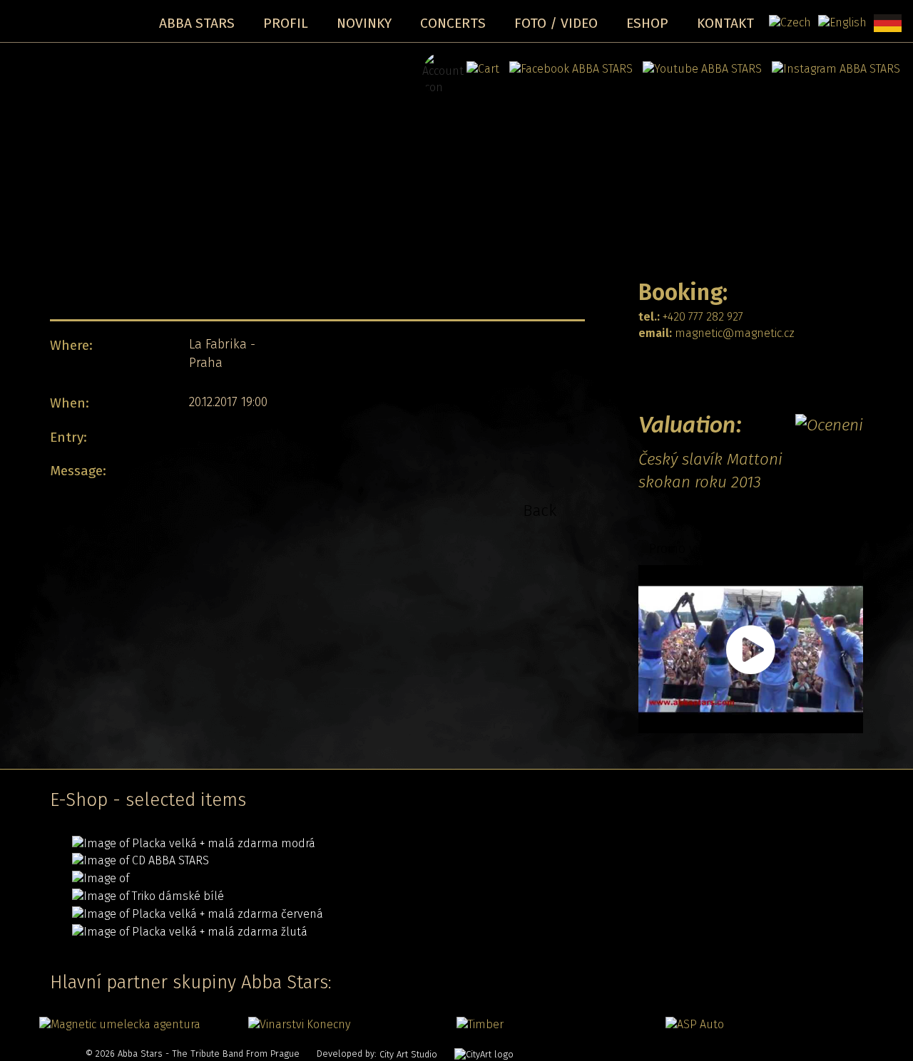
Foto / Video (556, 23)
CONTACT (673, 368)
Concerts (453, 23)
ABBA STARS (197, 23)
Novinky (364, 23)
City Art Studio (408, 1054)
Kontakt (725, 23)
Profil (285, 23)
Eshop (647, 23)
